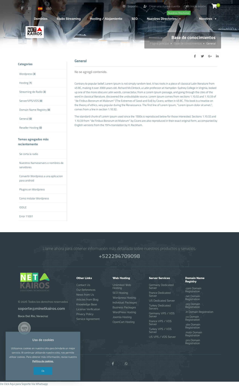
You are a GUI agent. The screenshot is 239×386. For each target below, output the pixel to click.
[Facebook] (22, 9)
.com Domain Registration (193, 290)
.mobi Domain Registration (193, 334)
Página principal (159, 43)
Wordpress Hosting (124, 297)
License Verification (88, 309)
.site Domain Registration (192, 326)
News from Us (85, 294)
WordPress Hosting (124, 312)
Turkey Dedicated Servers (160, 307)
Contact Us (83, 285)
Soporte (132, 6)
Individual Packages (125, 302)
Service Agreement (88, 318)
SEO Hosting (120, 292)
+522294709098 (119, 256)
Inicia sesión (198, 6)
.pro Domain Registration (192, 342)
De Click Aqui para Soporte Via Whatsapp (24, 384)
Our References (85, 289)
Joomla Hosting (122, 317)
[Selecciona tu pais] (40, 8)
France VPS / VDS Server (160, 323)
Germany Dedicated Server (161, 287)
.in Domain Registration (199, 311)
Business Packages (124, 307)
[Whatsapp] (30, 9)
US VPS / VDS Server (162, 336)
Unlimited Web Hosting (122, 287)
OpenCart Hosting (124, 321)
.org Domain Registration (192, 306)
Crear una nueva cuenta (164, 6)
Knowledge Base (86, 304)
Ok (42, 371)
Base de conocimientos (188, 43)
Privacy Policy (85, 314)
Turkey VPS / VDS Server (160, 331)
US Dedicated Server (162, 300)
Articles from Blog (87, 299)
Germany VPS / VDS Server (162, 315)
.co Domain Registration (192, 318)
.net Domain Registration (192, 298)
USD (48, 8)
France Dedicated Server (160, 294)
